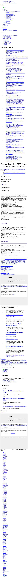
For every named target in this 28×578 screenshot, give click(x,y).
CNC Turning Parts (10, 12)
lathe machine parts (4, 271)
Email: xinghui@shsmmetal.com (9, 2)
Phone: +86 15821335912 (8, 1)
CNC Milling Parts (9, 14)
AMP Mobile (7, 361)
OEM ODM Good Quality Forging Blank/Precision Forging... (13, 128)
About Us (5, 22)
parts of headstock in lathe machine (8, 274)
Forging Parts (8, 17)
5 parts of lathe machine (5, 267)
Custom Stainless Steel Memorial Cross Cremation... (14, 333)
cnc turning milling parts (20, 362)
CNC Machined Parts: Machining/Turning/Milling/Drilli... (13, 60)
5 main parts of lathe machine (7, 266)
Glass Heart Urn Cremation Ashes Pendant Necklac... (15, 355)
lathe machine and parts (5, 270)
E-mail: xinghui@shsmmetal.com (10, 381)
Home (4, 9)
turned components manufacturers (7, 362)
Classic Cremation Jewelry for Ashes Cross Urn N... (14, 324)
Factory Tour (8, 23)
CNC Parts (5, 10)
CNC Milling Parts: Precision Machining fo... (15, 406)
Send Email (3, 412)
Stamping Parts (9, 16)
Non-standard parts (9, 364)
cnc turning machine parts (11, 363)
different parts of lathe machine (7, 269)
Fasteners (8, 21)
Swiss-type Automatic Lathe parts (13, 96)
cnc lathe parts (3, 268)
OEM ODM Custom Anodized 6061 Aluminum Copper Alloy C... (13, 93)
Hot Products (23, 360)
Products (5, 29)
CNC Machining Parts (10, 15)
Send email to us (4, 184)
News (4, 24)
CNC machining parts (12, 339)
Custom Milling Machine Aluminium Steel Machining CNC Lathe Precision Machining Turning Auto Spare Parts (14, 260)
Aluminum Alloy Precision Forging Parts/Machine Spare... (13, 160)
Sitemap (2, 361)
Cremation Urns (9, 19)
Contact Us (5, 25)
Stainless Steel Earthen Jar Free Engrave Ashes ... (14, 347)
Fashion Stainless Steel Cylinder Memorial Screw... (14, 315)
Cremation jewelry (9, 18)
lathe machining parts (5, 273)
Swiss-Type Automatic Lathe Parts (13, 11)
